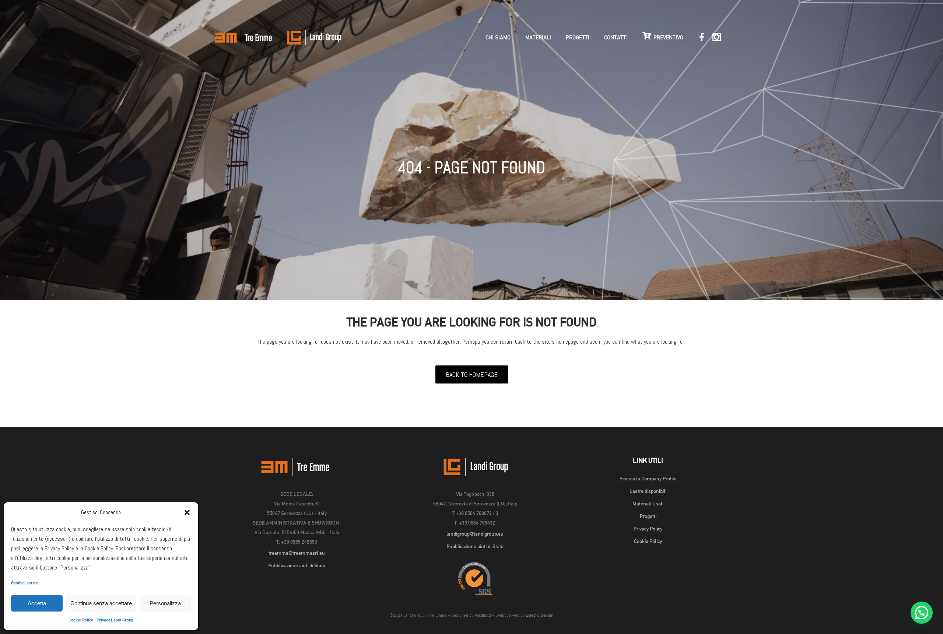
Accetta (37, 603)
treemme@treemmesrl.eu (297, 553)
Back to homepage (472, 374)
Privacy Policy (648, 529)
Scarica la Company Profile (648, 478)
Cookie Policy (81, 620)
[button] (187, 512)
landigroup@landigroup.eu (475, 534)
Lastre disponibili (648, 491)
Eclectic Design (539, 615)
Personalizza (165, 603)
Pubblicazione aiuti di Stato (296, 565)
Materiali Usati (647, 504)
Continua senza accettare (101, 603)
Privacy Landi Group (115, 620)
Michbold (482, 615)
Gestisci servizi (25, 582)
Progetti (648, 516)
